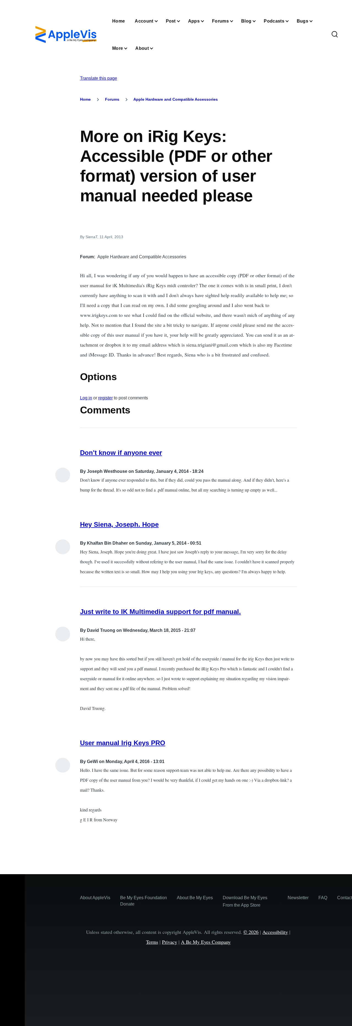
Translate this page (98, 78)
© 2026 (250, 932)
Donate (127, 904)
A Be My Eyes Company (206, 942)
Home (85, 99)
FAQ (322, 897)
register (105, 398)
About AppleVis (95, 897)
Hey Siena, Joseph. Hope (119, 524)
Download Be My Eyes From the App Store (245, 901)
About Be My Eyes (195, 897)
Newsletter (298, 897)
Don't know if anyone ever (121, 452)
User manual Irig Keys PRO (122, 743)
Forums (112, 99)
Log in (86, 398)
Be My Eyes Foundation (143, 897)
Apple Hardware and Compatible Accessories (175, 99)
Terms (152, 942)
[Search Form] (334, 35)
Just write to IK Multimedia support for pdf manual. (160, 611)
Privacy (169, 942)
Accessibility (275, 932)
